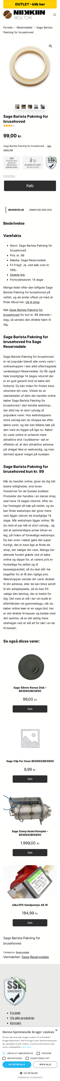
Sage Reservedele (35, 957)
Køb (30, 185)
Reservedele (24, 27)
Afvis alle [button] (45, 1064)
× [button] (56, 1030)
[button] (51, 46)
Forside (7, 27)
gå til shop (33, 302)
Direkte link (17, 275)
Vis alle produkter (22, 1018)
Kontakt (15, 1023)
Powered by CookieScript (30, 1077)
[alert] (30, 1054)
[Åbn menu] (55, 15)
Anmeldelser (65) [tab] (40, 209)
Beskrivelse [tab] (16, 209)
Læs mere (26, 1047)
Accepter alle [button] (17, 1064)
